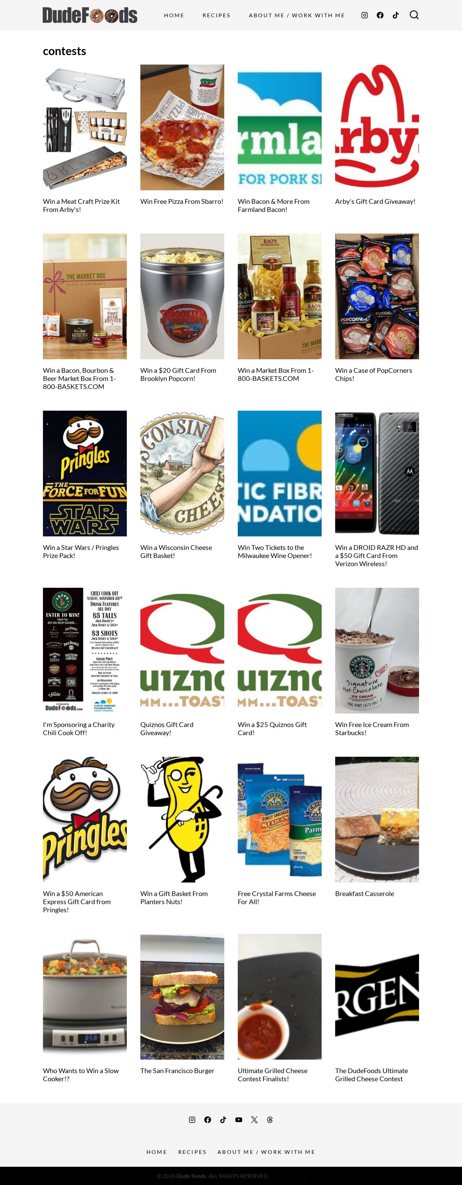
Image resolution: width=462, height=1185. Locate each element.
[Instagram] (364, 15)
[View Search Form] (414, 15)
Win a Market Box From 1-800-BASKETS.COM (276, 374)
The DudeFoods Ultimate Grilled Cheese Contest (371, 1074)
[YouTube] (239, 1120)
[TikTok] (395, 15)
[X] (254, 1120)
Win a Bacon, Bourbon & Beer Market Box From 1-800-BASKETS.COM (79, 378)
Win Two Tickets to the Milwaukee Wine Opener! (275, 551)
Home (174, 15)
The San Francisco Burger (177, 1070)
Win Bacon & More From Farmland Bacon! (273, 205)
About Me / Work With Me (297, 15)
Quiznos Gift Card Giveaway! (166, 728)
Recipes (217, 15)
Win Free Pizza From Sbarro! (182, 201)
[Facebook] (380, 15)
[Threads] (270, 1120)
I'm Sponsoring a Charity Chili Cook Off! (79, 728)
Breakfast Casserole (364, 893)
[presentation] (85, 127)
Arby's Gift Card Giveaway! (375, 201)
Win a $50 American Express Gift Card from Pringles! (77, 901)
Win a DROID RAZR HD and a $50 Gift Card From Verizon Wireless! (376, 555)
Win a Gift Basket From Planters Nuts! (174, 897)
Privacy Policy (287, 1175)
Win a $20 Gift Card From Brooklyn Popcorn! (178, 374)
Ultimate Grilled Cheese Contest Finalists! (272, 1074)
